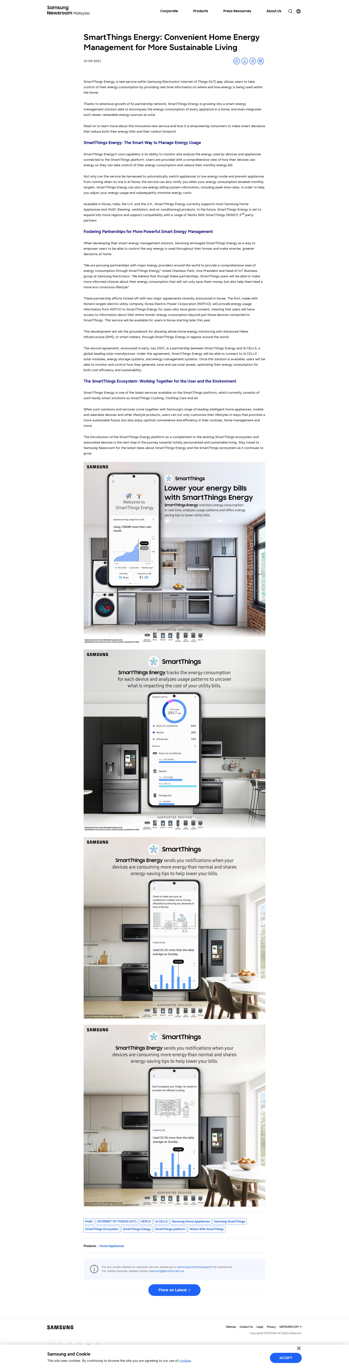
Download (244, 61)
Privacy (271, 1326)
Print (260, 61)
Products (200, 11)
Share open (252, 61)
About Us (273, 11)
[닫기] (299, 1348)
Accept (285, 1358)
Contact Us (246, 1326)
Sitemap (231, 1326)
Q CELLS (161, 1221)
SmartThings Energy (137, 1229)
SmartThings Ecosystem (102, 1229)
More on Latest (172, 1290)
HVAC (89, 1221)
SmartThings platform (170, 1229)
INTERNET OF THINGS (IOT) (117, 1221)
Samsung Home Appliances (191, 1221)
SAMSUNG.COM (289, 1326)
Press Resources (237, 11)
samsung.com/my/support (194, 1267)
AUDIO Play (236, 61)
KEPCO (146, 1221)
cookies (185, 1361)
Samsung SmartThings (229, 1221)
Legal (259, 1326)
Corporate (169, 11)
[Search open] (290, 11)
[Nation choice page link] (298, 11)
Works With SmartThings (207, 1229)
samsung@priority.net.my (167, 1271)
